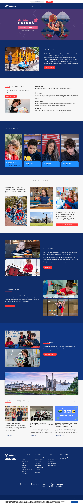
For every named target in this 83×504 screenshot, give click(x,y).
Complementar (56, 6)
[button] (1, 23)
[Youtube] (10, 459)
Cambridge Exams (67, 6)
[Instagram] (8, 459)
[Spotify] (15, 459)
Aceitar (74, 502)
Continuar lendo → (9, 435)
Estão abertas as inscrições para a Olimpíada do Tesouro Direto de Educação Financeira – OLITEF (66, 424)
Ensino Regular (31, 6)
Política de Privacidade (55, 502)
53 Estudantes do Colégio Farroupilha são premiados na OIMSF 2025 (41, 424)
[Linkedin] (13, 459)
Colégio (46, 6)
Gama (77, 498)
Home (23, 6)
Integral (40, 6)
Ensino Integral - (13, 165)
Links (76, 6)
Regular (38, 454)
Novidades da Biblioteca (12, 423)
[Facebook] (6, 459)
